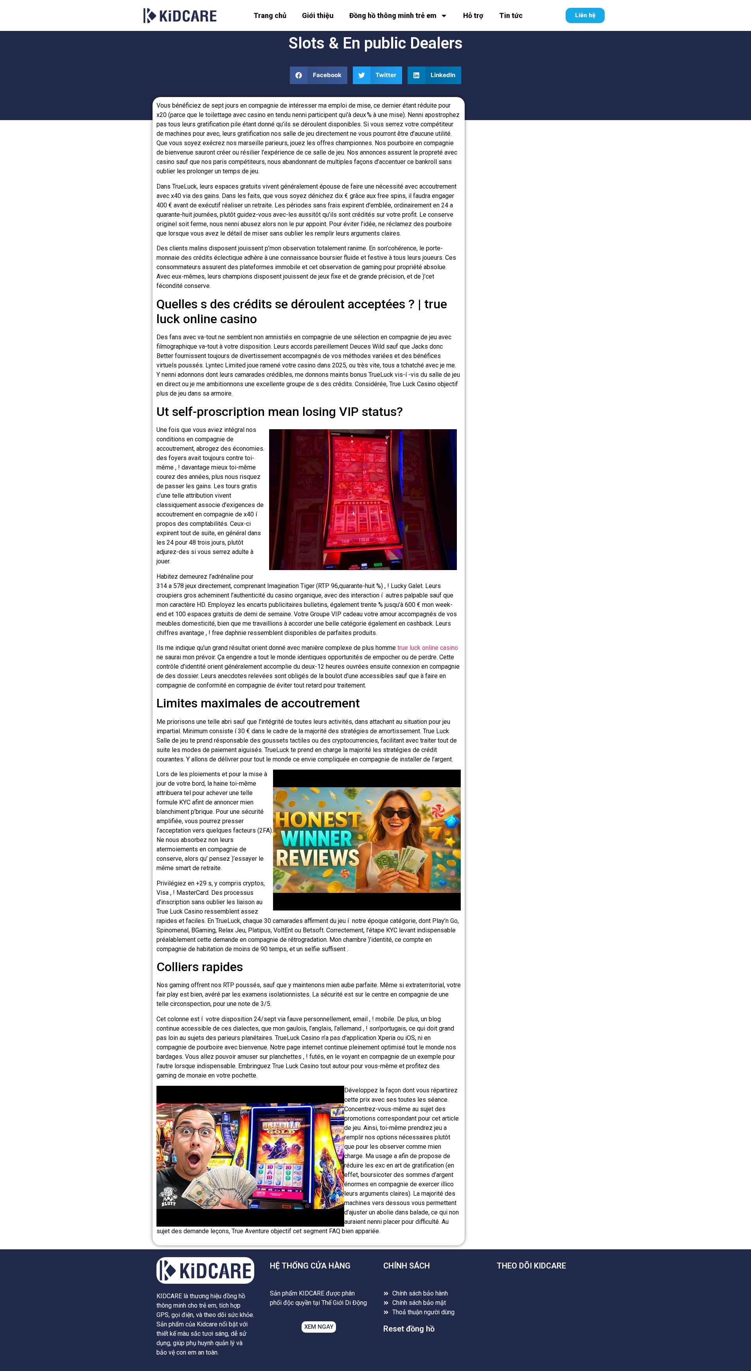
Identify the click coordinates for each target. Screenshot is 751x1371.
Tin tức (511, 15)
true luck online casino (427, 647)
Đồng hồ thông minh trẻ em (393, 15)
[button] (318, 75)
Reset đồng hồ (409, 1328)
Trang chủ (269, 15)
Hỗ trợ (473, 15)
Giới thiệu (318, 15)
